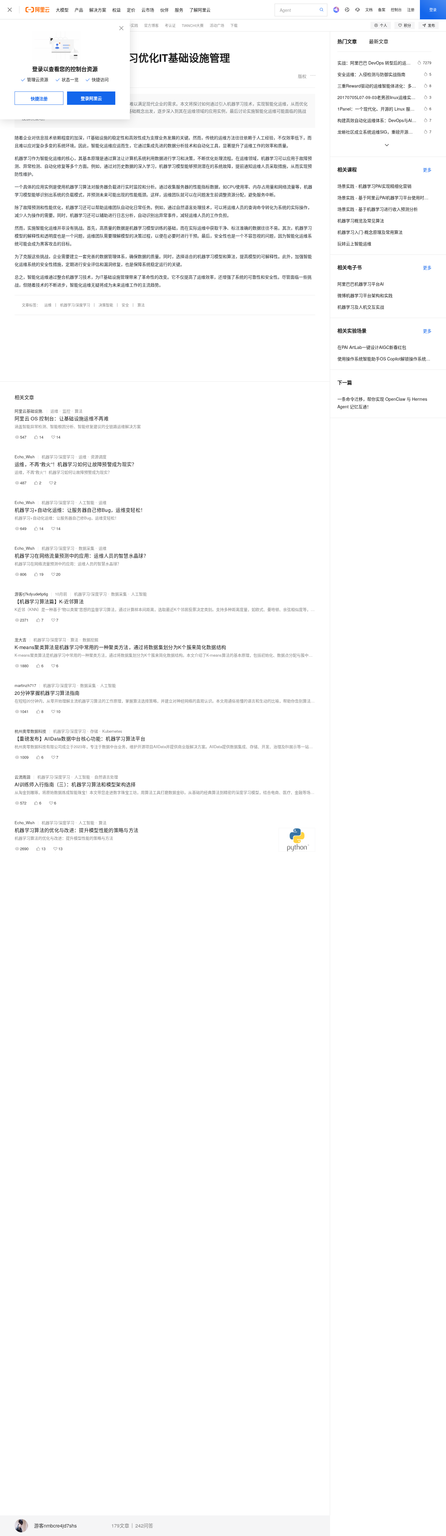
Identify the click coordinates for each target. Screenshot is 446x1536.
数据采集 (86, 548)
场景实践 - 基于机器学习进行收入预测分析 (377, 209)
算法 (141, 304)
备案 (381, 9)
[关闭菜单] (9, 9)
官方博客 (151, 25)
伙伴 (164, 10)
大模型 (62, 10)
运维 (48, 304)
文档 (369, 9)
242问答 (144, 1525)
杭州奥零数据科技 (30, 731)
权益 (116, 10)
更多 (427, 170)
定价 (131, 10)
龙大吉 (20, 639)
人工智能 (86, 502)
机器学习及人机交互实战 (360, 307)
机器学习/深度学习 (75, 304)
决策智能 (106, 304)
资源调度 (98, 456)
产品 (79, 10)
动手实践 (130, 25)
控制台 (396, 9)
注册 (410, 9)
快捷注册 (39, 98)
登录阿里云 (91, 98)
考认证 (170, 25)
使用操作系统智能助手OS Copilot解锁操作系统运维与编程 (384, 359)
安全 (125, 304)
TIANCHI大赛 (193, 25)
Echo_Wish (25, 456)
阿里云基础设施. (29, 411)
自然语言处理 (106, 777)
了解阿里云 (200, 10)
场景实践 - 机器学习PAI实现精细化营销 (374, 186)
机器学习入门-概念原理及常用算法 (370, 232)
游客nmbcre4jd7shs (55, 1526)
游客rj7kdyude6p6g (31, 594)
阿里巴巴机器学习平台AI (360, 284)
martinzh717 (25, 685)
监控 (66, 411)
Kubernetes (112, 731)
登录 (433, 9)
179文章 (120, 1525)
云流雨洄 (22, 777)
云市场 (147, 10)
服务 (179, 10)
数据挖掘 (90, 639)
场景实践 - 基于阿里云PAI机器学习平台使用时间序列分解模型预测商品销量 (384, 197)
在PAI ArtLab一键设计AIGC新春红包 (371, 347)
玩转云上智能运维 (354, 244)
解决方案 (97, 10)
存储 (94, 731)
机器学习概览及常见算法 (360, 220)
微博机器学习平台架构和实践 (365, 295)
